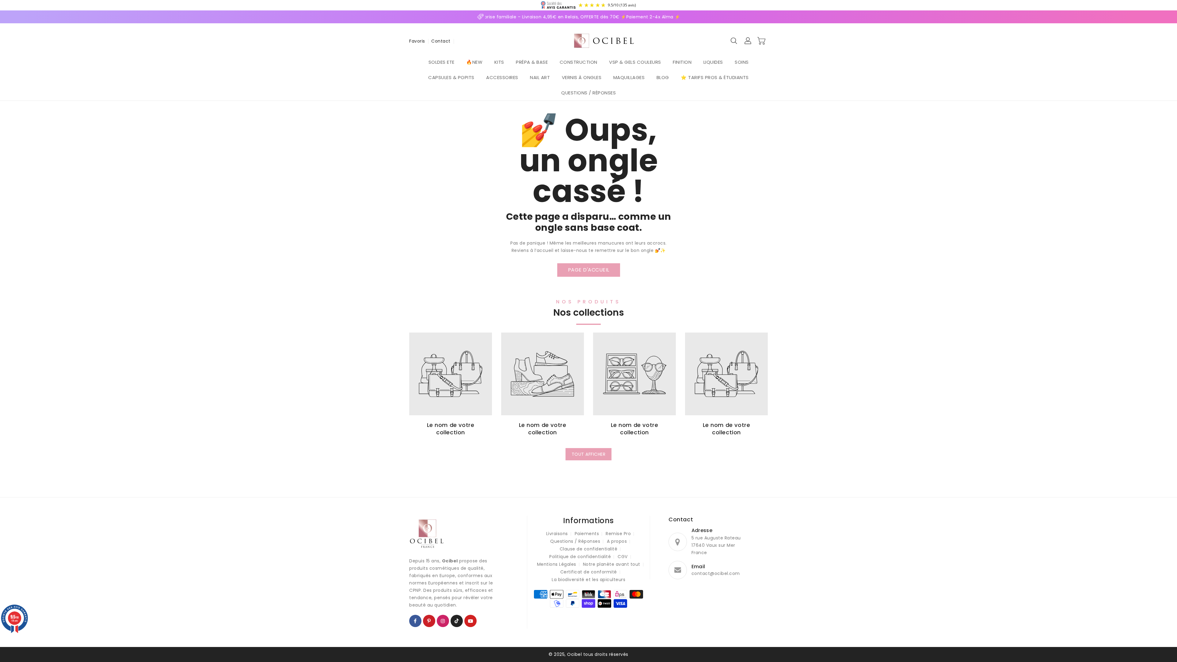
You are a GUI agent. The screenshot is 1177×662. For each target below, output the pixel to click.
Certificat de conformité (588, 572)
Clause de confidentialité (589, 549)
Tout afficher (589, 454)
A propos (617, 541)
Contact (441, 41)
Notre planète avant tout (611, 564)
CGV (623, 557)
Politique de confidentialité (580, 557)
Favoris (417, 41)
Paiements (587, 534)
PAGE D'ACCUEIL (588, 269)
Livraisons (557, 534)
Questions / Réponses (575, 541)
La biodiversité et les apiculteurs (588, 579)
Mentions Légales (556, 564)
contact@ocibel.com (715, 573)
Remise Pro (618, 534)
